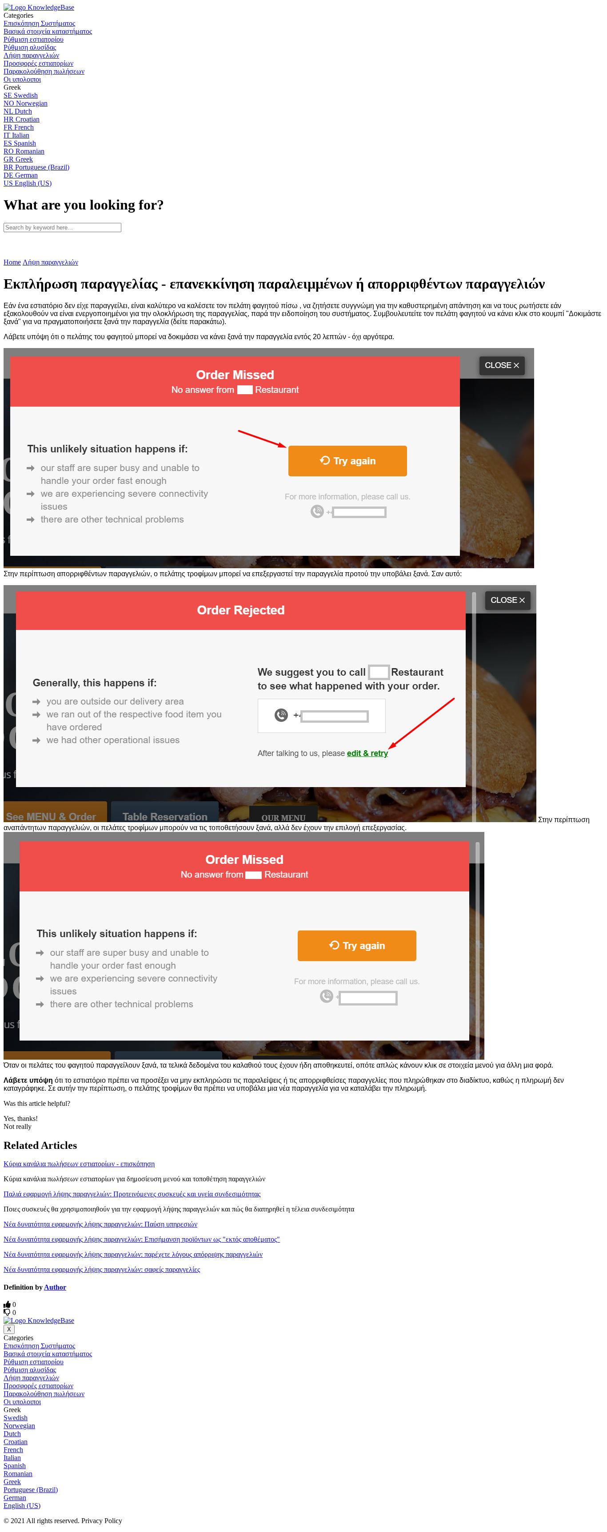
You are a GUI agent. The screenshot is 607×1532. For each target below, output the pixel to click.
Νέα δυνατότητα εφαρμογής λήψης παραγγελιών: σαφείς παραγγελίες (102, 1269)
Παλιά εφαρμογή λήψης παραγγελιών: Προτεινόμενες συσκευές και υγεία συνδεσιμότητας (132, 1194)
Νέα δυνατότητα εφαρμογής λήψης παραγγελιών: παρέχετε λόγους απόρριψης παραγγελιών (133, 1254)
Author (55, 1287)
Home (12, 262)
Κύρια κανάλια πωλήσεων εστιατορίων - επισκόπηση (79, 1164)
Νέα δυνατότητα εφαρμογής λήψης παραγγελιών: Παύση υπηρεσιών (100, 1224)
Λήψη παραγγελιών (50, 262)
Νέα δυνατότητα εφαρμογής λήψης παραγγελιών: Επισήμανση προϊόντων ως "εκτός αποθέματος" (142, 1239)
